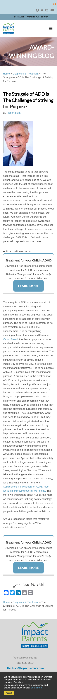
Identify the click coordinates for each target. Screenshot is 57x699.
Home (6, 73)
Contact (44, 17)
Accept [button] (9, 693)
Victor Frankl (10, 339)
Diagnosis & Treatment (25, 73)
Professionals (33, 17)
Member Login (18, 17)
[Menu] (51, 28)
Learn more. (37, 688)
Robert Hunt (14, 112)
